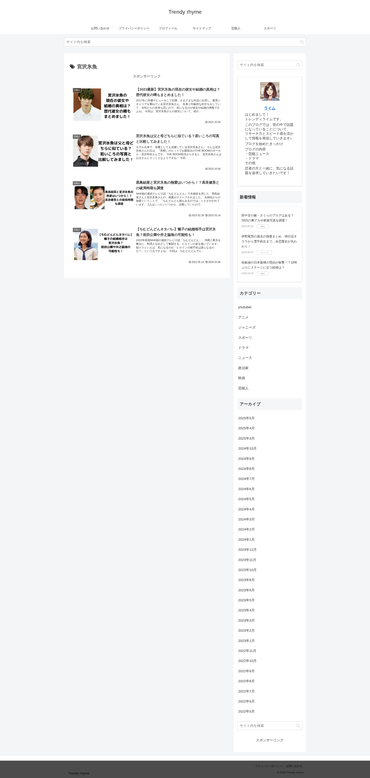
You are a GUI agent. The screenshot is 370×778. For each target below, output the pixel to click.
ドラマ (243, 348)
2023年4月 (246, 610)
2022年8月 (246, 681)
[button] (302, 42)
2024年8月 (246, 469)
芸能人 (243, 388)
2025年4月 (246, 428)
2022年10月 (247, 661)
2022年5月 (246, 711)
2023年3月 (246, 620)
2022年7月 (246, 691)
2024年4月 (246, 509)
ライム (270, 108)
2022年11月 (247, 651)
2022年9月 (246, 671)
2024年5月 (246, 499)
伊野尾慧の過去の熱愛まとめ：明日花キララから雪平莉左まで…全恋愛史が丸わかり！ (269, 241)
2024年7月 (246, 479)
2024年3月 (246, 519)
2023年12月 (247, 550)
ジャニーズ (247, 327)
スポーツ (245, 338)
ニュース (245, 358)
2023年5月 (246, 600)
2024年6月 (246, 489)
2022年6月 (246, 701)
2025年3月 (246, 438)
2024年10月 (247, 448)
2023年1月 (246, 641)
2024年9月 (246, 459)
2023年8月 (246, 580)
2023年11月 (247, 560)
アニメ (243, 317)
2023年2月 (246, 630)
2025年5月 (246, 418)
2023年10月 (247, 570)
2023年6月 (246, 590)
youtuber (245, 307)
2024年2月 (246, 529)
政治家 (243, 368)
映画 (241, 378)
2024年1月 (246, 540)
